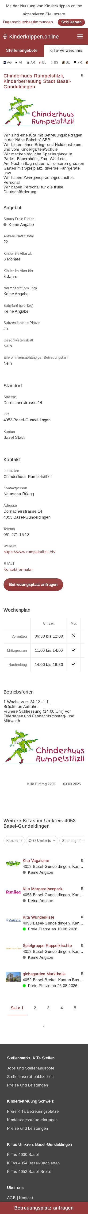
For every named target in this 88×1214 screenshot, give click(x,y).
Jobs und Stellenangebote (30, 1068)
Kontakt (26, 1198)
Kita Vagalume (36, 860)
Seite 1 (17, 1008)
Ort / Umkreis (40, 841)
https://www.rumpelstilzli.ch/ (30, 552)
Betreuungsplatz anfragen (33, 584)
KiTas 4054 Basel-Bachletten (33, 1163)
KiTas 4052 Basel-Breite (29, 1171)
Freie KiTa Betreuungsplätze (33, 1111)
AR (33, 62)
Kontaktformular (18, 569)
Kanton (12, 841)
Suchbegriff (71, 841)
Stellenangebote (22, 50)
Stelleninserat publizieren (30, 1076)
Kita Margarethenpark (42, 889)
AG (9, 62)
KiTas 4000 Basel (23, 1154)
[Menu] (80, 37)
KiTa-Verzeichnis (66, 50)
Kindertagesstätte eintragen (32, 1120)
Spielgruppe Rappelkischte (47, 945)
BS (56, 62)
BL (44, 62)
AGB (11, 1198)
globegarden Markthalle (44, 974)
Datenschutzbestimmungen (28, 22)
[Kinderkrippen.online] (31, 37)
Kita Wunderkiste (38, 917)
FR (79, 62)
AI (20, 62)
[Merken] (82, 75)
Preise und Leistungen (27, 1085)
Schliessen (71, 22)
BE (68, 62)
